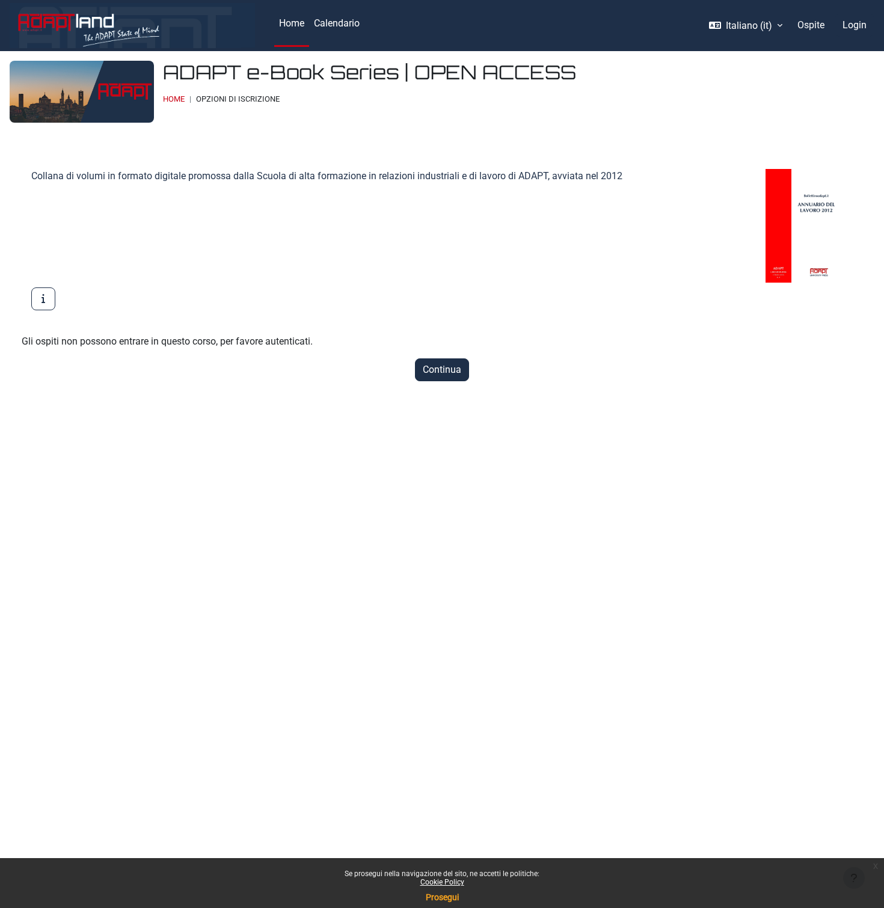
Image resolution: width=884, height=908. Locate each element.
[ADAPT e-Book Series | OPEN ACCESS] (43, 298)
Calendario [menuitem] (337, 23)
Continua (442, 369)
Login (855, 25)
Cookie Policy (442, 882)
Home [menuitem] (291, 23)
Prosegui (442, 897)
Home (174, 98)
